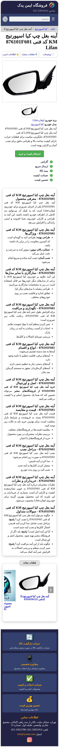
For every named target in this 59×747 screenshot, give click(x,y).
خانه (53, 29)
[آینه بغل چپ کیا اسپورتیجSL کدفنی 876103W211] (34, 593)
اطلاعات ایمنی (11, 54)
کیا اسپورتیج (41, 29)
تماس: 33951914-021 (44, 10)
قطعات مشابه (29, 54)
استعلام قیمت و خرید (29, 153)
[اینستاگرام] (29, 740)
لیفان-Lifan (38, 120)
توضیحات (48, 54)
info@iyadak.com (26, 734)
